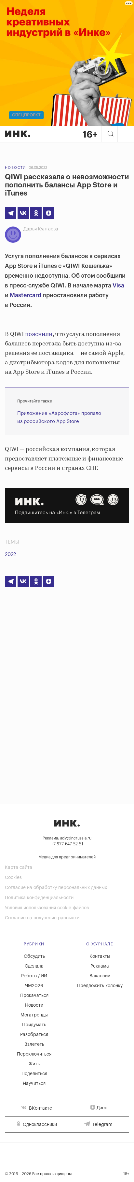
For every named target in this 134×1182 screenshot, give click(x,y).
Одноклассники (39, 1124)
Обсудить (34, 956)
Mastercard (25, 295)
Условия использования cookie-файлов (47, 908)
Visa (118, 285)
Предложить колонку (100, 986)
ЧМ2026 (34, 986)
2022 (10, 554)
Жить (34, 1064)
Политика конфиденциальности (39, 898)
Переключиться (34, 1054)
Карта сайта (18, 867)
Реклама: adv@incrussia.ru (67, 838)
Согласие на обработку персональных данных (56, 887)
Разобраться (34, 1034)
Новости (15, 167)
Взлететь (34, 1044)
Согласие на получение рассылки (42, 918)
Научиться (34, 1083)
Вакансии (99, 976)
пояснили (39, 334)
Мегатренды (34, 1015)
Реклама (99, 966)
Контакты (99, 956)
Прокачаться (34, 995)
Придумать (34, 1025)
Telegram (102, 1124)
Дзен (102, 1108)
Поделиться (34, 1074)
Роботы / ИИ (34, 976)
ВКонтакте (40, 1108)
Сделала (34, 966)
